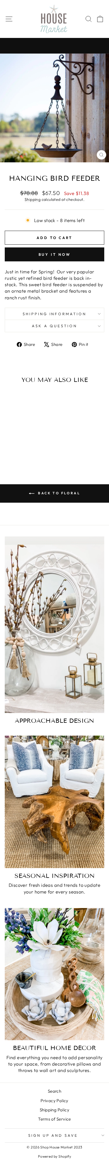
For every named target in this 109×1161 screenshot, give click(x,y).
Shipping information (55, 314)
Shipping (33, 199)
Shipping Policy (54, 1109)
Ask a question (54, 326)
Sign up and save (53, 1135)
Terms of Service (54, 1119)
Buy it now (55, 254)
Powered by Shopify (54, 1156)
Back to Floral (58, 493)
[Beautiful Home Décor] (54, 974)
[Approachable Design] (54, 624)
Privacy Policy (54, 1100)
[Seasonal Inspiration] (54, 802)
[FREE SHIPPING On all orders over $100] (54, 46)
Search (54, 1091)
